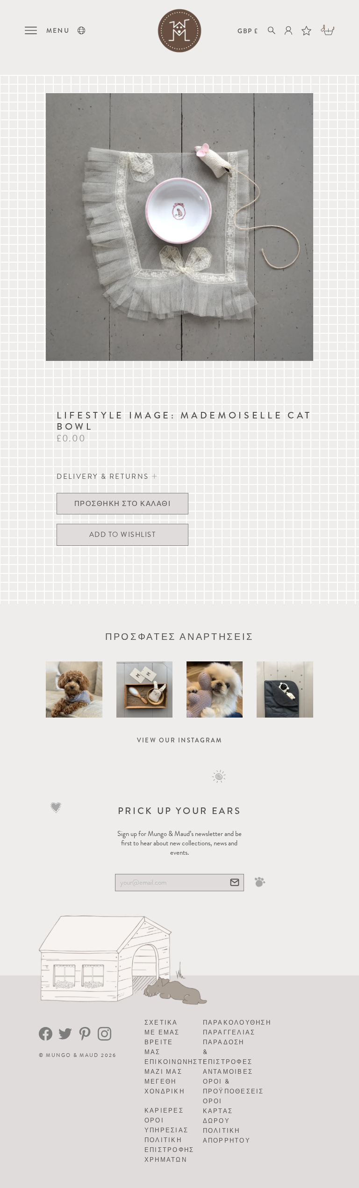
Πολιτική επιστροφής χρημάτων (169, 1150)
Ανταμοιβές (228, 1071)
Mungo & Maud (72, 1055)
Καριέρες (164, 1110)
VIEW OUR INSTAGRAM (180, 740)
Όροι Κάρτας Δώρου (218, 1111)
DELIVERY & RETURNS (104, 476)
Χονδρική (164, 1091)
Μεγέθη (160, 1081)
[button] (81, 30)
